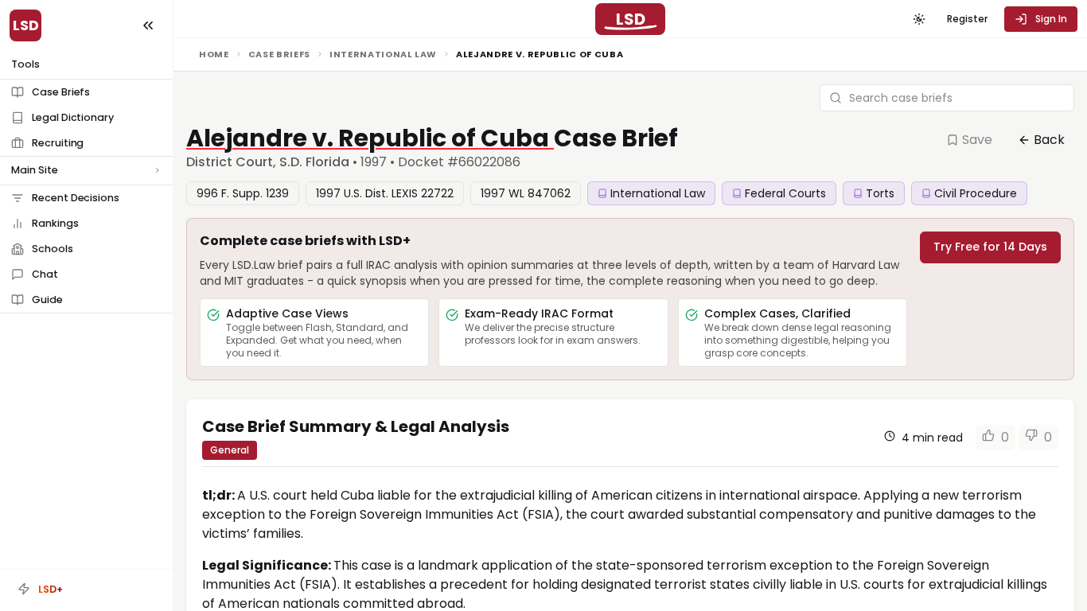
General (229, 450)
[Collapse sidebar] (148, 25)
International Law (383, 54)
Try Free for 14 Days (990, 247)
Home (214, 54)
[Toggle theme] (919, 19)
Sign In (1051, 18)
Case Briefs (279, 54)
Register (967, 18)
